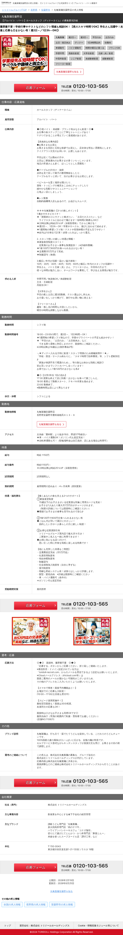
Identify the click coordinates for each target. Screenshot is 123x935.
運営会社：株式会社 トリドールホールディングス (45, 925)
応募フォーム (35, 88)
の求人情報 (12, 904)
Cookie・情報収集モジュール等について (98, 925)
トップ (7, 925)
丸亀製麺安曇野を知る (67, 71)
